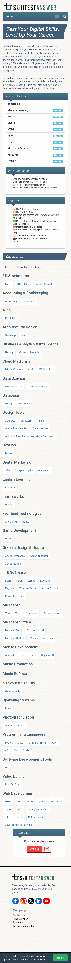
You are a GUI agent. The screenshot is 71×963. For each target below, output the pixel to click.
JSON (30, 801)
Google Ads (44, 470)
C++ (16, 750)
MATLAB (45, 580)
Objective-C (47, 655)
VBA (7, 613)
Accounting (11, 301)
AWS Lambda (46, 369)
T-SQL (19, 580)
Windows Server (28, 588)
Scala (26, 750)
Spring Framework (38, 809)
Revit (23, 335)
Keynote (9, 588)
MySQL (9, 403)
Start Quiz (58, 110)
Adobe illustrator (39, 556)
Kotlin (33, 655)
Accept (60, 957)
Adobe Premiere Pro (16, 428)
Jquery (9, 809)
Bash (8, 580)
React (25, 521)
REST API (10, 318)
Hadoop (9, 352)
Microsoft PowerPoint (42, 638)
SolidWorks (27, 420)
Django (41, 801)
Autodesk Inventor (15, 436)
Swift (22, 655)
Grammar (10, 487)
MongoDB (23, 403)
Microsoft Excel (35, 630)
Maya (8, 284)
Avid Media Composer (42, 436)
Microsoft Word (13, 630)
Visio (17, 613)
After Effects (23, 284)
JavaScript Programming (19, 824)
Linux (8, 708)
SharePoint (32, 613)
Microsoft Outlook (15, 638)
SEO (7, 470)
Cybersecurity (12, 691)
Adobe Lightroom (14, 725)
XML (20, 809)
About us (18, 922)
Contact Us (19, 915)
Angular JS (11, 521)
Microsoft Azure (14, 369)
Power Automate (14, 596)
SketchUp (10, 335)
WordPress (57, 801)
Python (9, 742)
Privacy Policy (20, 919)
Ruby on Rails (35, 817)
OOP (53, 742)
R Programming (13, 386)
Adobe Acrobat (50, 588)
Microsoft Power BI (29, 352)
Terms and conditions (24, 926)
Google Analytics (24, 470)
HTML (8, 801)
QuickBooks (29, 301)
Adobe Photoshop (15, 556)
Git (6, 767)
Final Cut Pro (12, 784)
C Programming (37, 742)
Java (20, 742)
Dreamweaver (40, 428)
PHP (19, 801)
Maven (9, 453)
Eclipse (31, 580)
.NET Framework (14, 817)
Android (9, 655)
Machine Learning (37, 386)
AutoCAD (10, 420)
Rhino (41, 420)
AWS (30, 369)
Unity (8, 538)
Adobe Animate (44, 284)
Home (9, 16)
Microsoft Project (52, 613)
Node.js (9, 504)
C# (6, 750)
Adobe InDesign (13, 563)
